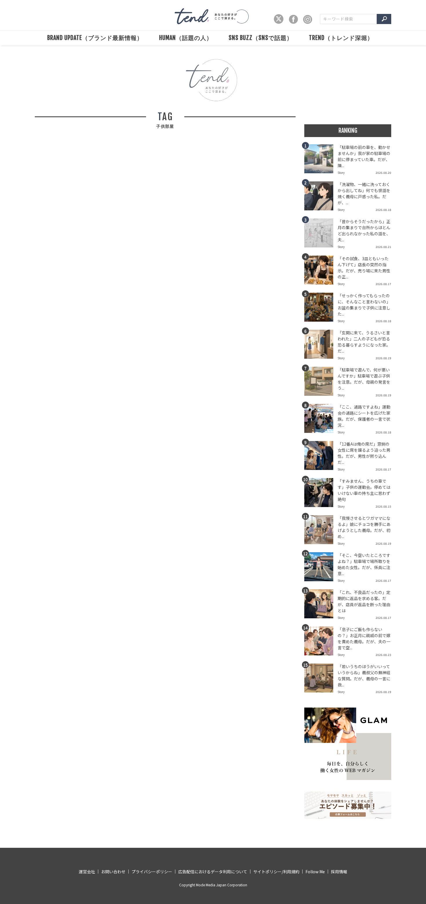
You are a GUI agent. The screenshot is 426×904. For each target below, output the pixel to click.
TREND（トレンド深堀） (341, 37)
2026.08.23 (383, 655)
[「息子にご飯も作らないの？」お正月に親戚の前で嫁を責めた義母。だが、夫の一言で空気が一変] (321, 642)
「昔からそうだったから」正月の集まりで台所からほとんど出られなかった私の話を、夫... (364, 230)
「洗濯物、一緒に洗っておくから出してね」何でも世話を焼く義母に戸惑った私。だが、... (364, 193)
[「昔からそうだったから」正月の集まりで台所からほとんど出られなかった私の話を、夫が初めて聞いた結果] (321, 234)
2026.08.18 (383, 209)
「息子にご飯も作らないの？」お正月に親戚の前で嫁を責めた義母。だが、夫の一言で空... (364, 638)
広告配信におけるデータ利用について (212, 871)
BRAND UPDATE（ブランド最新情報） (95, 37)
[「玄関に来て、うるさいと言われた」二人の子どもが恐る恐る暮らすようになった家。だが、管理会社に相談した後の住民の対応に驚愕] (321, 346)
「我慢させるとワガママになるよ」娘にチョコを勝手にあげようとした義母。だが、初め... (364, 527)
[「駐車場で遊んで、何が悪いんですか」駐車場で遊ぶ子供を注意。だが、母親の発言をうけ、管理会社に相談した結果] (321, 383)
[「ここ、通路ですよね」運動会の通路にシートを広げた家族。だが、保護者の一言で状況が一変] (321, 420)
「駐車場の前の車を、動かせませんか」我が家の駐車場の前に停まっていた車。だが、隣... (364, 156)
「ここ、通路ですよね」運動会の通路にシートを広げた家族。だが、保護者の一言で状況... (364, 416)
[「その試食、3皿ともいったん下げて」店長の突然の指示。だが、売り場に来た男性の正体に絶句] (321, 272)
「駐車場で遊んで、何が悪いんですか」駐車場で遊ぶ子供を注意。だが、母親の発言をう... (364, 379)
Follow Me (315, 871)
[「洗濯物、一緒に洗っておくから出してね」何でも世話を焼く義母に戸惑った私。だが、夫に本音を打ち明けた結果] (321, 197)
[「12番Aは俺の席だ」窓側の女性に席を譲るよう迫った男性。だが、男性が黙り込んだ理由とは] (321, 457)
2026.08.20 (383, 172)
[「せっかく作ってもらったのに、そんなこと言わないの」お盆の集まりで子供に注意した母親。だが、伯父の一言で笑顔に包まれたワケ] (321, 309)
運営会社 (87, 871)
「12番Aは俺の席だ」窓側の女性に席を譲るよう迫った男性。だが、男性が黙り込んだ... (364, 453)
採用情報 (339, 871)
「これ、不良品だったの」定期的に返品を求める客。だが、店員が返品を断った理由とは (364, 601)
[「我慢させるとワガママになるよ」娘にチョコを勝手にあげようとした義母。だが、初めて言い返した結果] (321, 531)
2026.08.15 (383, 506)
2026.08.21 (383, 247)
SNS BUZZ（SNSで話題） (261, 37)
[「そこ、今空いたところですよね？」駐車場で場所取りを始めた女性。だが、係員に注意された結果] (321, 568)
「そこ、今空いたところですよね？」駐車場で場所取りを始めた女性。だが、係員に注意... (364, 564)
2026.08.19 (383, 358)
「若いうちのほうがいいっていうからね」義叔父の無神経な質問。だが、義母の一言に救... (364, 676)
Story (341, 172)
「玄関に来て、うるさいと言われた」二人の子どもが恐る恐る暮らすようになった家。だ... (364, 342)
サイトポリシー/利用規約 (276, 871)
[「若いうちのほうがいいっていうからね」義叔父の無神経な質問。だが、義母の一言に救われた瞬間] (321, 680)
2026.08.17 (383, 284)
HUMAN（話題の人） (185, 37)
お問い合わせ (113, 871)
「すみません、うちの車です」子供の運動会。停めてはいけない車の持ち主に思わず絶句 (364, 490)
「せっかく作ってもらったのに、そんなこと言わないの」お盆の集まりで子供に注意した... (364, 305)
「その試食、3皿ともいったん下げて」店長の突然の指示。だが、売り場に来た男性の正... (364, 268)
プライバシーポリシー (152, 871)
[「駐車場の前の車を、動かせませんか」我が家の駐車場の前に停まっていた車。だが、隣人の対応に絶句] (321, 160)
